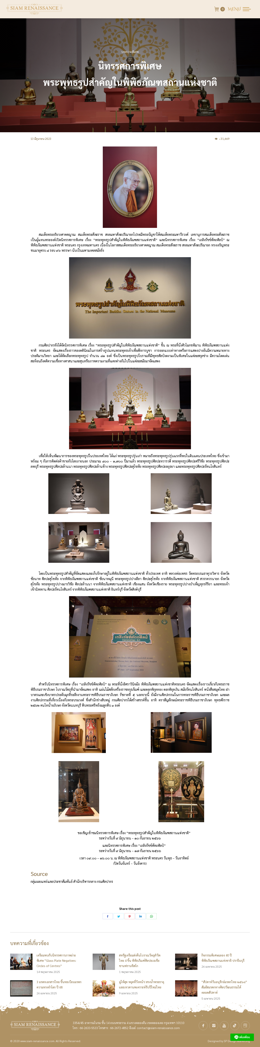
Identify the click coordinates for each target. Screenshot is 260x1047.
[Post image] (21, 962)
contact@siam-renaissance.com (158, 1028)
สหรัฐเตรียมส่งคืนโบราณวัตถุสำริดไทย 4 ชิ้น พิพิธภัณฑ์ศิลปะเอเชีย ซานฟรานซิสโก (139, 960)
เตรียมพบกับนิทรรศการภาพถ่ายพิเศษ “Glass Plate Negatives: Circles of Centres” (56, 960)
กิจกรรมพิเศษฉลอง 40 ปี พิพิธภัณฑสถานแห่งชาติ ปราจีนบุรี (223, 957)
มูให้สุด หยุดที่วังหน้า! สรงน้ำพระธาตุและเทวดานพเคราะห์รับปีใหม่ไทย (141, 984)
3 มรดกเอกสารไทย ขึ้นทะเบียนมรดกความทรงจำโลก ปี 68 (59, 984)
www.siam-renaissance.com (37, 1041)
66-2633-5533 (89, 1028)
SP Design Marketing (237, 1041)
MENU (234, 9)
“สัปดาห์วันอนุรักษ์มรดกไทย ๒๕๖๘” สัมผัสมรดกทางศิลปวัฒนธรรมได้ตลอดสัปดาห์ (224, 987)
